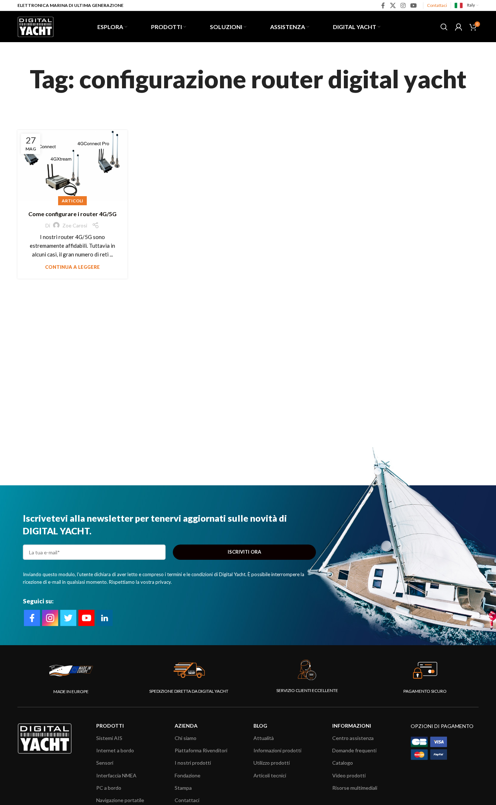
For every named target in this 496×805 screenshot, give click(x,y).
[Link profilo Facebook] (383, 5)
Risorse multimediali (354, 788)
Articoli (72, 200)
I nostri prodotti (193, 763)
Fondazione (187, 775)
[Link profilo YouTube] (413, 5)
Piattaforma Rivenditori (201, 750)
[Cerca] (444, 27)
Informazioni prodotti (277, 750)
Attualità (263, 738)
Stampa (183, 788)
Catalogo (342, 763)
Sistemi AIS (109, 738)
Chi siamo (185, 738)
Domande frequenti (354, 750)
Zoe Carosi (74, 225)
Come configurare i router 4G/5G (72, 213)
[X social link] (392, 5)
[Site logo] (35, 26)
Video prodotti (349, 775)
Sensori (104, 763)
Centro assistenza (353, 738)
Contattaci (437, 5)
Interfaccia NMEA (116, 775)
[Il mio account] (458, 27)
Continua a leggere (72, 267)
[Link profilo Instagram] (403, 5)
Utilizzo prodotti (271, 763)
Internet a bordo (115, 750)
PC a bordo (108, 788)
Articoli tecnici (269, 775)
